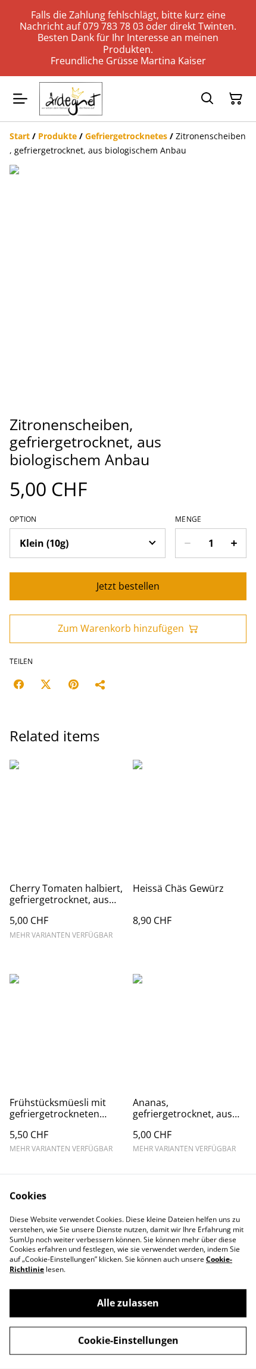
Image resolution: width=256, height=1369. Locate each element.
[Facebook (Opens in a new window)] (18, 684)
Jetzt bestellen (128, 586)
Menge (188, 519)
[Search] (207, 99)
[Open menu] (20, 99)
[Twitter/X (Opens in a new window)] (46, 684)
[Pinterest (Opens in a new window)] (73, 684)
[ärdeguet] (70, 98)
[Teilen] (101, 684)
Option (23, 519)
